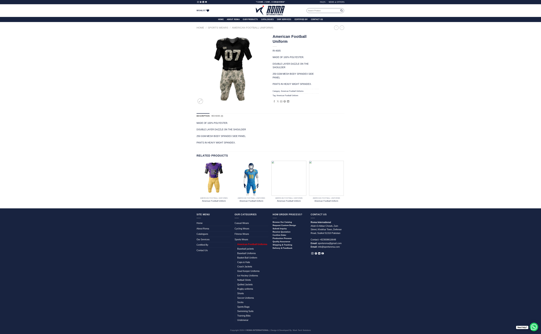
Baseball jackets (245, 249)
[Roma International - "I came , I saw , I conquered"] (270, 10)
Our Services (284, 19)
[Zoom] (200, 101)
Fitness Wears (242, 234)
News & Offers (336, 2)
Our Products (250, 19)
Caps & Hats (243, 262)
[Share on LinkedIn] (288, 101)
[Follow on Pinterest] (200, 2)
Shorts (240, 293)
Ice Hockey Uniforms (247, 275)
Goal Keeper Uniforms (248, 271)
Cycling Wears (242, 228)
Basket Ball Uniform (247, 257)
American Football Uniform (287, 95)
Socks (240, 302)
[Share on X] (278, 101)
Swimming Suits (245, 311)
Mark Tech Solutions (302, 330)
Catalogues (267, 19)
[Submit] (341, 10)
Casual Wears (242, 223)
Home (221, 19)
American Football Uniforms (252, 27)
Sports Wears (218, 27)
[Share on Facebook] (274, 101)
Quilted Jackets (245, 284)
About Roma (233, 19)
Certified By (301, 19)
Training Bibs (243, 316)
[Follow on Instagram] (198, 2)
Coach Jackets (244, 266)
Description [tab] (203, 116)
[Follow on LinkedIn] (203, 2)
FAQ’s (322, 2)
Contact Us (317, 19)
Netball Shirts (244, 280)
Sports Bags (243, 307)
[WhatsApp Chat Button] (534, 327)
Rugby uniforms (245, 289)
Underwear (242, 320)
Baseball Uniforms (246, 253)
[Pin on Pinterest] (284, 101)
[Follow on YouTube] (206, 2)
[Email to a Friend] (281, 101)
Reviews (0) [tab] (217, 116)
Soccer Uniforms (245, 298)
